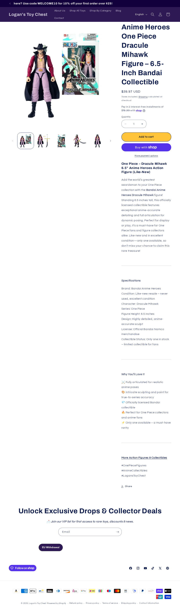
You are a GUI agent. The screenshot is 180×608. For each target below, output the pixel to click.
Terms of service (110, 603)
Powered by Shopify (56, 603)
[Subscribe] (117, 532)
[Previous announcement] (10, 3)
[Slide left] (13, 141)
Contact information (149, 603)
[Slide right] (110, 141)
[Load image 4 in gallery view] (80, 141)
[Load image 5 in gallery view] (97, 141)
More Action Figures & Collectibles (144, 457)
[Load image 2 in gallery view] (44, 141)
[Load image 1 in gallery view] (25, 141)
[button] (152, 14)
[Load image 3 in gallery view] (61, 141)
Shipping (143, 97)
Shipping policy (128, 603)
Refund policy (75, 603)
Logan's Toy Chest (37, 603)
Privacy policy (92, 603)
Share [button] (128, 486)
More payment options (146, 156)
